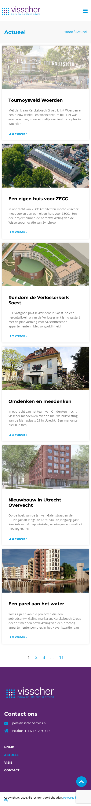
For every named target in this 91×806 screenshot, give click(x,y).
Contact (11, 770)
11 (61, 657)
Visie (8, 762)
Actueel (11, 755)
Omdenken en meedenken (40, 401)
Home (68, 32)
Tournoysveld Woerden (35, 100)
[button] (85, 11)
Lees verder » (17, 133)
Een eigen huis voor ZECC (38, 198)
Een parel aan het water (36, 603)
